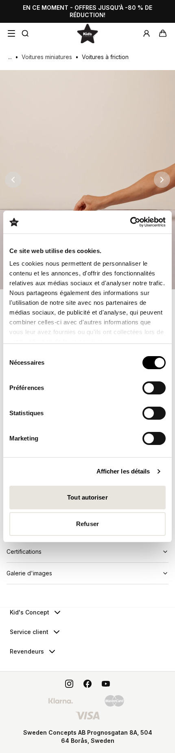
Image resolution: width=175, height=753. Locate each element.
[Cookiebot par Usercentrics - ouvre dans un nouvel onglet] (130, 222)
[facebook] (87, 684)
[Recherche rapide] (25, 33)
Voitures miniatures (47, 56)
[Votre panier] (162, 33)
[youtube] (106, 684)
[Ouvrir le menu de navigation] (11, 33)
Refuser (87, 523)
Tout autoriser (87, 497)
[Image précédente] (13, 180)
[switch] (154, 387)
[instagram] (69, 684)
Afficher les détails (123, 471)
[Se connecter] (146, 33)
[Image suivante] (162, 180)
